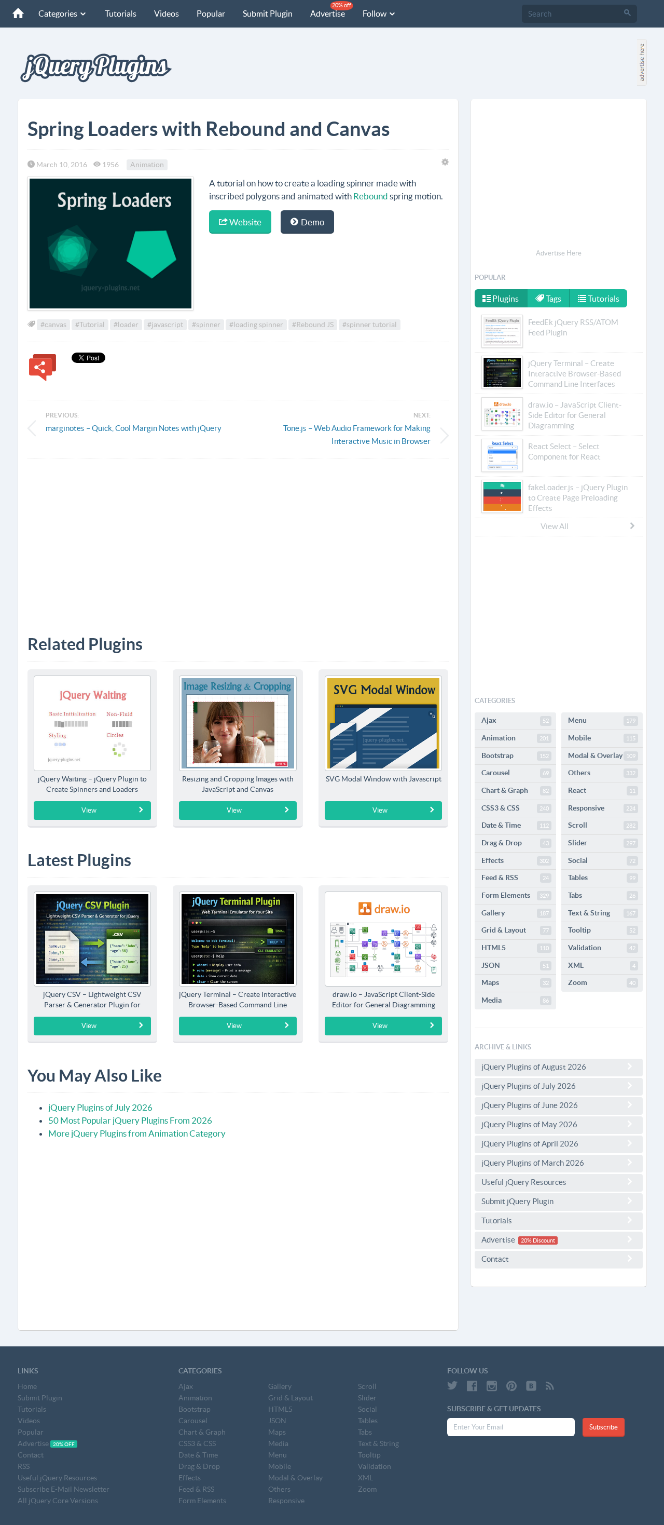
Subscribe (603, 1427)
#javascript (165, 324)
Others (601, 772)
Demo (311, 222)
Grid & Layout (515, 930)
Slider (601, 843)
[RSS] (550, 1386)
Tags (552, 298)
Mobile (601, 738)
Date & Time (515, 825)
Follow (375, 13)
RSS (24, 1466)
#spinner (206, 324)
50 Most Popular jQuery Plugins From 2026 (130, 1120)
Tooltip (601, 930)
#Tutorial (90, 324)
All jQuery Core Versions (58, 1500)
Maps (515, 982)
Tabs (601, 895)
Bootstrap (515, 755)
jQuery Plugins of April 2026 (529, 1143)
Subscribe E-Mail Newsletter (63, 1489)
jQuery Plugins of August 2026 (533, 1066)
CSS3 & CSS (515, 808)
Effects (515, 860)
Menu (601, 720)
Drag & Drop (515, 843)
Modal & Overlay (601, 755)
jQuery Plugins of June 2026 (529, 1105)
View (88, 810)
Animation (147, 164)
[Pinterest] (511, 1386)
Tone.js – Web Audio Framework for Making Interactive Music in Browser (357, 435)
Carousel (515, 772)
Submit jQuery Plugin (517, 1201)
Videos (166, 13)
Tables (601, 877)
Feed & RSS (515, 877)
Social (601, 860)
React (601, 790)
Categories (58, 13)
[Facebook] (472, 1386)
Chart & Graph (515, 790)
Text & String (601, 913)
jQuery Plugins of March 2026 (532, 1162)
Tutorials (120, 13)
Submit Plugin (268, 13)
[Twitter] (452, 1386)
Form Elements (515, 895)
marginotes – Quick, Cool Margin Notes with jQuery (134, 428)
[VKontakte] (531, 1386)
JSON (515, 965)
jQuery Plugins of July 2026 (100, 1107)
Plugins (505, 298)
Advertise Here (559, 253)
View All (555, 526)
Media (515, 1000)
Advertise (330, 10)
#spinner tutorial (369, 324)
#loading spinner (256, 324)
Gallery (515, 913)
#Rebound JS (313, 324)
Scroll (601, 825)
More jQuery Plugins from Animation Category (137, 1133)
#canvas (53, 324)
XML (601, 965)
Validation (601, 947)
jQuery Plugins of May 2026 (529, 1124)
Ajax (515, 720)
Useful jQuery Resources (523, 1182)
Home (27, 1386)
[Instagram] (492, 1386)
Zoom (601, 982)
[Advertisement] (238, 539)
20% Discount (538, 1240)
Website (244, 222)
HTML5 (515, 947)
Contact (495, 1258)
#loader (126, 324)
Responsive (601, 808)
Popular (211, 13)
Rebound (370, 196)
